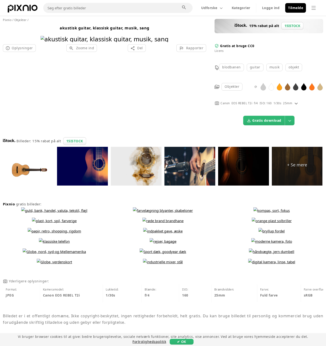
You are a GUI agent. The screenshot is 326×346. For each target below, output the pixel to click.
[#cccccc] (263, 86)
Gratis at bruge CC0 (237, 46)
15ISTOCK (74, 141)
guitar (255, 67)
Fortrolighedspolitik (149, 341)
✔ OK (181, 341)
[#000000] (304, 86)
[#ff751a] (312, 86)
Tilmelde (295, 7)
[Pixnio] (22, 9)
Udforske (209, 7)
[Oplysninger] (296, 103)
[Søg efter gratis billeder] (184, 7)
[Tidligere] (46, 33)
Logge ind (271, 7)
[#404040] (296, 86)
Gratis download (266, 120)
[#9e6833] (287, 86)
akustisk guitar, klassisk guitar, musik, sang (104, 28)
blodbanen (231, 67)
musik (274, 67)
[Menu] (313, 8)
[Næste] (163, 33)
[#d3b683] (320, 86)
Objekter (232, 86)
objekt (294, 67)
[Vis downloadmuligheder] (289, 120)
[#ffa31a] (279, 86)
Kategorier (241, 7)
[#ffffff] (271, 86)
